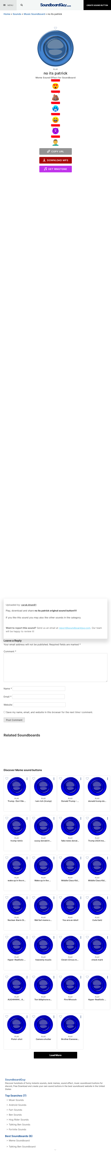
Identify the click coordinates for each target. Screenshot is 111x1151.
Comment (10, 651)
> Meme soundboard (18, 1140)
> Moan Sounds (15, 1100)
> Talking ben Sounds (18, 1124)
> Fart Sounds (14, 1109)
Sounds (17, 14)
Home (7, 14)
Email (7, 696)
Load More (56, 1055)
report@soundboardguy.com (74, 627)
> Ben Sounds (14, 1114)
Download (17, 806)
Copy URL (57, 151)
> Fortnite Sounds (16, 1129)
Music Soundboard (34, 14)
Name (8, 688)
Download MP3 (57, 160)
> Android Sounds (16, 1104)
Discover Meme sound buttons (23, 770)
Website (8, 704)
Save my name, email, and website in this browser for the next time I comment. (49, 712)
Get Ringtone (57, 169)
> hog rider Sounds (18, 1119)
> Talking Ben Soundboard (21, 1146)
